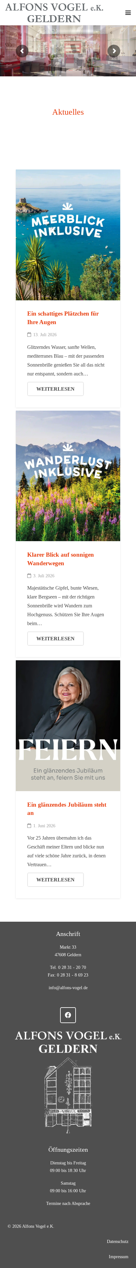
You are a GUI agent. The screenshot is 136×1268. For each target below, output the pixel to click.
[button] (128, 13)
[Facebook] (68, 1015)
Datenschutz (117, 1241)
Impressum (118, 1256)
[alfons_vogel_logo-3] (54, 12)
